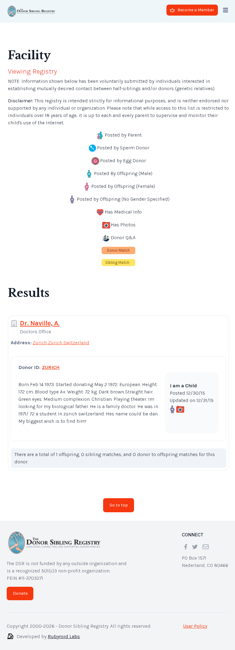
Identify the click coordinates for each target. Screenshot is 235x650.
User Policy (195, 621)
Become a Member (195, 10)
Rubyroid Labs (64, 631)
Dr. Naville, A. (40, 318)
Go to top (119, 500)
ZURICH (51, 362)
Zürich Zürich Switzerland (61, 338)
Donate (20, 588)
